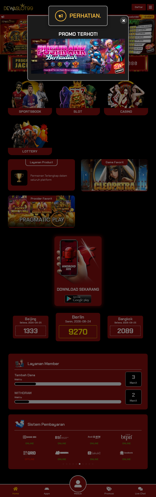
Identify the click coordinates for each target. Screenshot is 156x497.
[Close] (123, 20)
